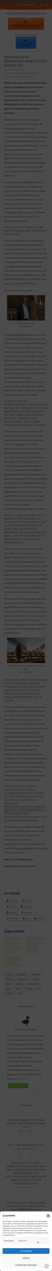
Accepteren (26, 1251)
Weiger (26, 1258)
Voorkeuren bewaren (26, 1265)
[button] (48, 1215)
